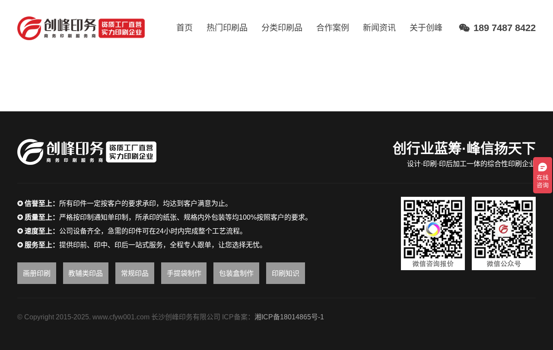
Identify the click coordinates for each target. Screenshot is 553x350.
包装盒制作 (236, 273)
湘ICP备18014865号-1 (289, 317)
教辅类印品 (85, 273)
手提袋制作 (184, 273)
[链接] (81, 28)
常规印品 (135, 273)
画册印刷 (37, 273)
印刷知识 (285, 273)
